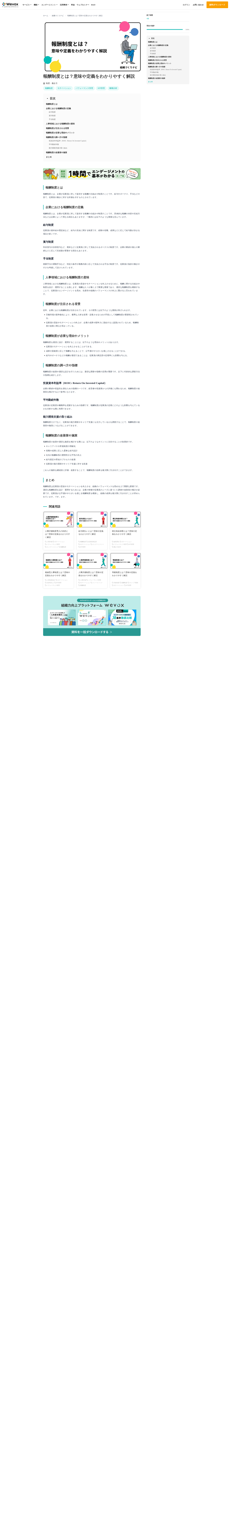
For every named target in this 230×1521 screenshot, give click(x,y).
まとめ (49, 157)
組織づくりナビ (58, 16)
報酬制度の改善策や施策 (56, 152)
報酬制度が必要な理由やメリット (60, 133)
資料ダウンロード (217, 5)
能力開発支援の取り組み (58, 148)
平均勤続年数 (54, 144)
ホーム (45, 16)
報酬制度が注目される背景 (57, 128)
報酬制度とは (52, 104)
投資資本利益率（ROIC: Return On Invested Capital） (68, 141)
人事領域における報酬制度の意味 (60, 124)
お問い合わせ (198, 5)
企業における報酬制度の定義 (58, 108)
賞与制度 (52, 116)
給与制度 (52, 112)
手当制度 (52, 119)
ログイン (186, 5)
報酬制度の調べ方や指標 (56, 137)
